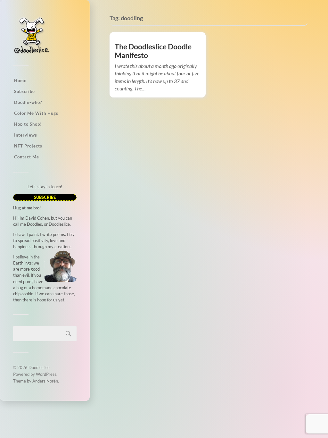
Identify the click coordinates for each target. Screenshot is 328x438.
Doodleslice (39, 367)
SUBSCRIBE (45, 197)
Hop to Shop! (28, 124)
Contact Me (26, 156)
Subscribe (24, 91)
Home (20, 80)
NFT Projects (28, 145)
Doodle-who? (28, 102)
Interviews (25, 135)
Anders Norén (45, 380)
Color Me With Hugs (36, 113)
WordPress (46, 374)
